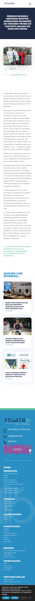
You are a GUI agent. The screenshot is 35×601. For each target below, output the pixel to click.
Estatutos (6, 475)
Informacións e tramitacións (11, 473)
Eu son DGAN (7, 570)
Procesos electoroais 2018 (11, 482)
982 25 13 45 (12, 441)
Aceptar (6, 598)
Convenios (6, 486)
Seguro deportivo (8, 510)
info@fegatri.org (15, 436)
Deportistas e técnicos (10, 503)
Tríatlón (5, 519)
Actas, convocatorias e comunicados (13, 484)
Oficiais (6, 508)
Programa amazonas (9, 579)
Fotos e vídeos (7, 541)
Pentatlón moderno (9, 517)
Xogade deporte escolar (10, 552)
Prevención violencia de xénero (12, 581)
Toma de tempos (8, 567)
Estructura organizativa (10, 480)
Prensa (13, 69)
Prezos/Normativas (8, 501)
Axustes (4, 594)
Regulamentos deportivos (10, 535)
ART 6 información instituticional (12, 490)
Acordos (6, 477)
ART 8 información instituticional (12, 492)
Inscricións (6, 531)
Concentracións (8, 565)
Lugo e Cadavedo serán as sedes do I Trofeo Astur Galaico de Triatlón (16, 374)
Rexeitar (15, 598)
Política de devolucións (10, 533)
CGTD (5, 563)
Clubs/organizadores (9, 505)
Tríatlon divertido (8, 555)
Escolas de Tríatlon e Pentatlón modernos (14, 550)
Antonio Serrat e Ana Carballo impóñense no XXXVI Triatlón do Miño (15, 340)
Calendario (6, 529)
